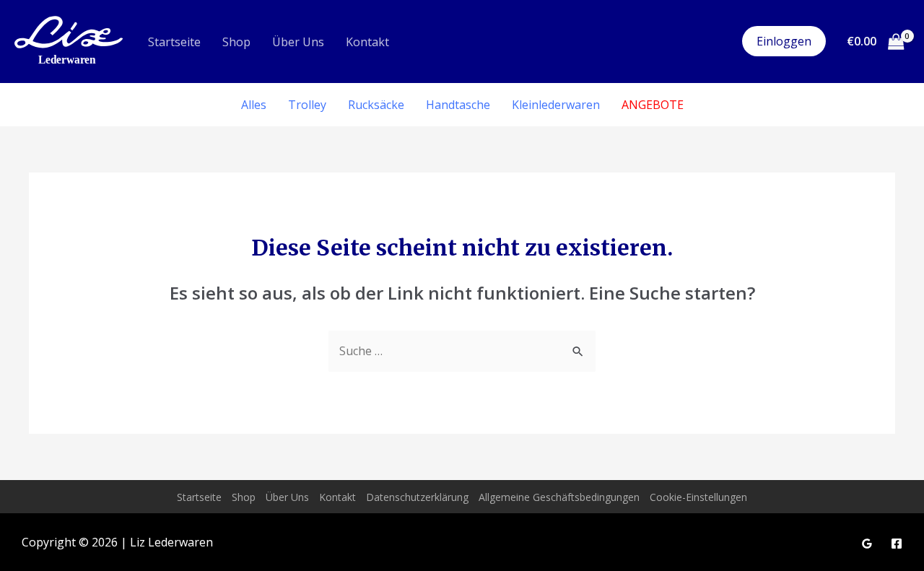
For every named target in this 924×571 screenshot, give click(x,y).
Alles (253, 105)
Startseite (174, 42)
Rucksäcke (376, 105)
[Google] (867, 543)
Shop (236, 42)
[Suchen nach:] (462, 351)
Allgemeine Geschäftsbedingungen (559, 497)
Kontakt (367, 42)
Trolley (307, 105)
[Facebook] (896, 543)
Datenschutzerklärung (417, 497)
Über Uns (298, 42)
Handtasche (458, 105)
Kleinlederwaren (556, 105)
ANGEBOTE (653, 105)
